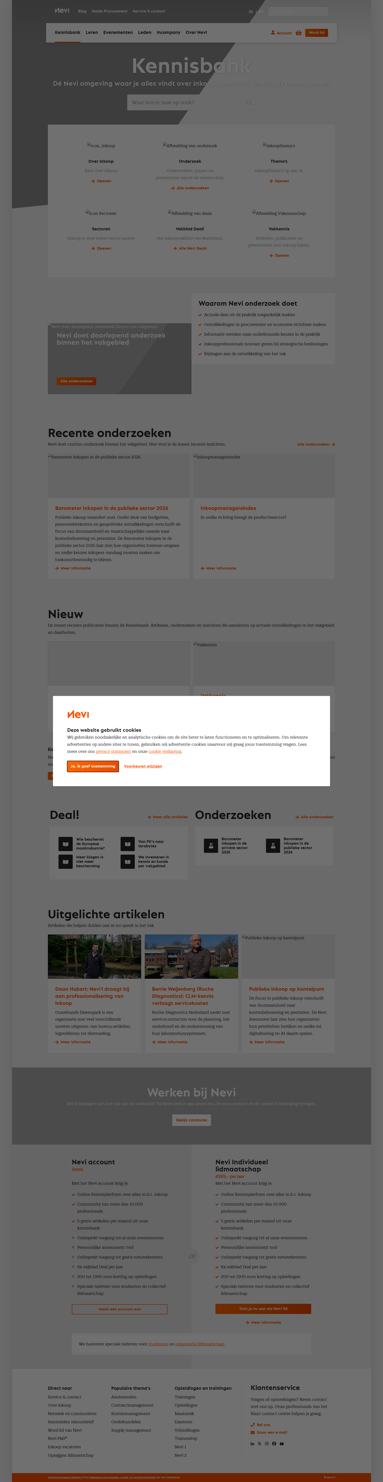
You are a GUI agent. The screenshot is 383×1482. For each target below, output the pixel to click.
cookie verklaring (165, 751)
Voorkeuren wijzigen (143, 766)
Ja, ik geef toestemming (93, 766)
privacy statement (113, 751)
